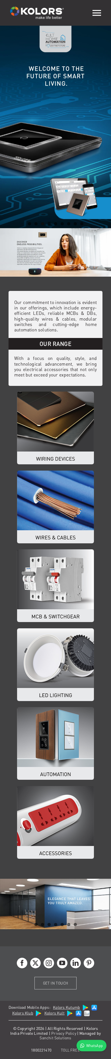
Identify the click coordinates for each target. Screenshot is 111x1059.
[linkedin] (75, 963)
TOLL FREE (70, 1050)
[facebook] (22, 963)
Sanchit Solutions (55, 1037)
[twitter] (35, 963)
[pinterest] (89, 963)
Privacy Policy (63, 1033)
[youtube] (62, 963)
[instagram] (49, 963)
